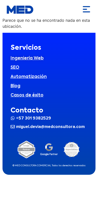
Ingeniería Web (27, 58)
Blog (15, 86)
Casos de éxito (27, 95)
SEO (15, 68)
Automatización (29, 77)
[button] (86, 9)
